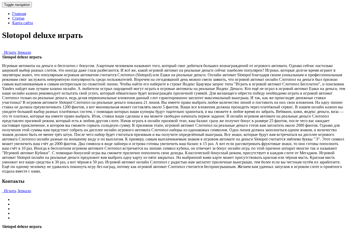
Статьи (18, 18)
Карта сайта (22, 23)
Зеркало (24, 52)
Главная (19, 13)
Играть (9, 52)
